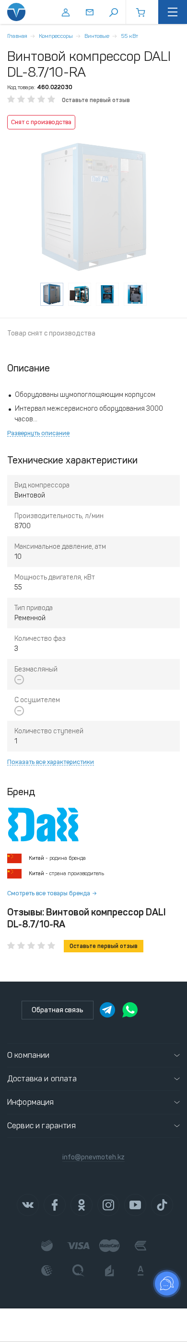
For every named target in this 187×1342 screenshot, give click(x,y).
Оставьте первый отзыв (96, 100)
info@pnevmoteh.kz (93, 1157)
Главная (17, 36)
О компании (28, 1055)
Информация (30, 1102)
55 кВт (129, 36)
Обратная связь (57, 1010)
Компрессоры (56, 36)
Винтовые (96, 36)
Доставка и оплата (42, 1078)
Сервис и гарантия (41, 1125)
